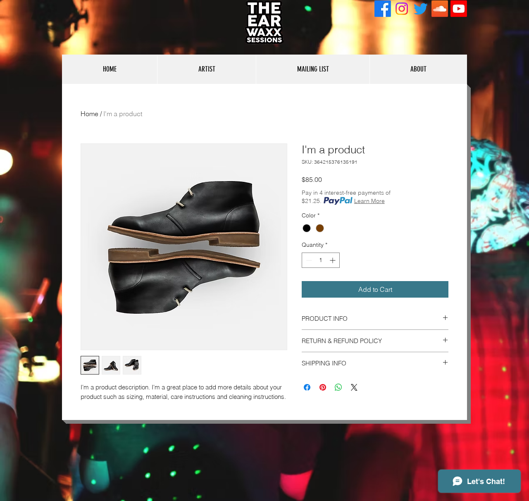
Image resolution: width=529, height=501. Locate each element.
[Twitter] (420, 8)
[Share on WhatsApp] (338, 387)
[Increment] (333, 260)
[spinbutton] (320, 260)
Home (89, 114)
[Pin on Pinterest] (323, 387)
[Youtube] (458, 8)
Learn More (369, 201)
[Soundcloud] (439, 8)
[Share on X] (354, 387)
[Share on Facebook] (307, 387)
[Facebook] (382, 8)
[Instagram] (401, 8)
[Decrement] (308, 260)
